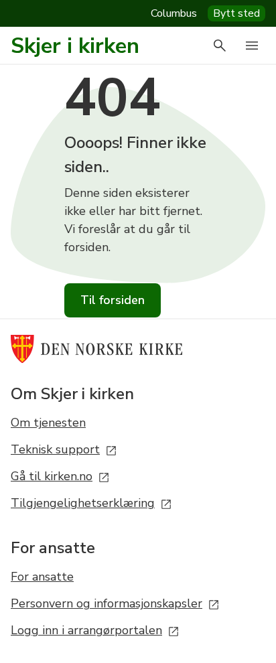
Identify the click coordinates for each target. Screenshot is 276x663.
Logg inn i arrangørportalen (86, 630)
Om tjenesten (48, 423)
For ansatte (42, 577)
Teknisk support (55, 449)
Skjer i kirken (75, 45)
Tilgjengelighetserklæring (83, 503)
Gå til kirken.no (51, 476)
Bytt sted (236, 13)
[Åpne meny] (251, 45)
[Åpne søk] (219, 45)
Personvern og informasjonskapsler (106, 603)
